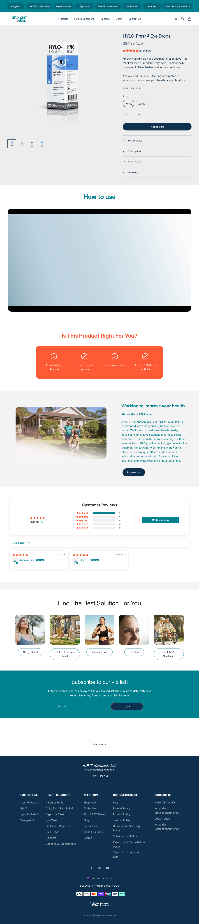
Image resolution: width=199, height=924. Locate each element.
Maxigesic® (27, 820)
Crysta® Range (29, 802)
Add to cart (157, 126)
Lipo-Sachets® (29, 814)
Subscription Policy (125, 836)
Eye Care (134, 652)
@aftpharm (99, 744)
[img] (20, 555)
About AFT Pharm (94, 814)
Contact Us (134, 18)
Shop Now (89, 802)
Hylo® (23, 808)
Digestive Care (99, 652)
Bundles (105, 18)
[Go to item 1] (11, 143)
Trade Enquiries (93, 832)
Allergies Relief (55, 802)
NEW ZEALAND (165, 802)
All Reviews (90, 808)
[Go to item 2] (21, 143)
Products (63, 18)
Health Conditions (84, 18)
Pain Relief (52, 832)
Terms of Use (121, 820)
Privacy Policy (121, 814)
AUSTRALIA (162, 818)
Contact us (90, 826)
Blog (86, 820)
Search (87, 837)
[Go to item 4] (41, 143)
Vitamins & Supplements (61, 843)
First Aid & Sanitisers (169, 654)
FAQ (115, 802)
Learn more (133, 472)
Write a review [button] (160, 520)
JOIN (127, 706)
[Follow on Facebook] (91, 868)
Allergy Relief (30, 652)
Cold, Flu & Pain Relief (65, 654)
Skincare (51, 837)
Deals (119, 18)
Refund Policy (121, 808)
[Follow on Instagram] (99, 868)
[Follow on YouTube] (107, 868)
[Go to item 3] (31, 143)
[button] (131, 50)
